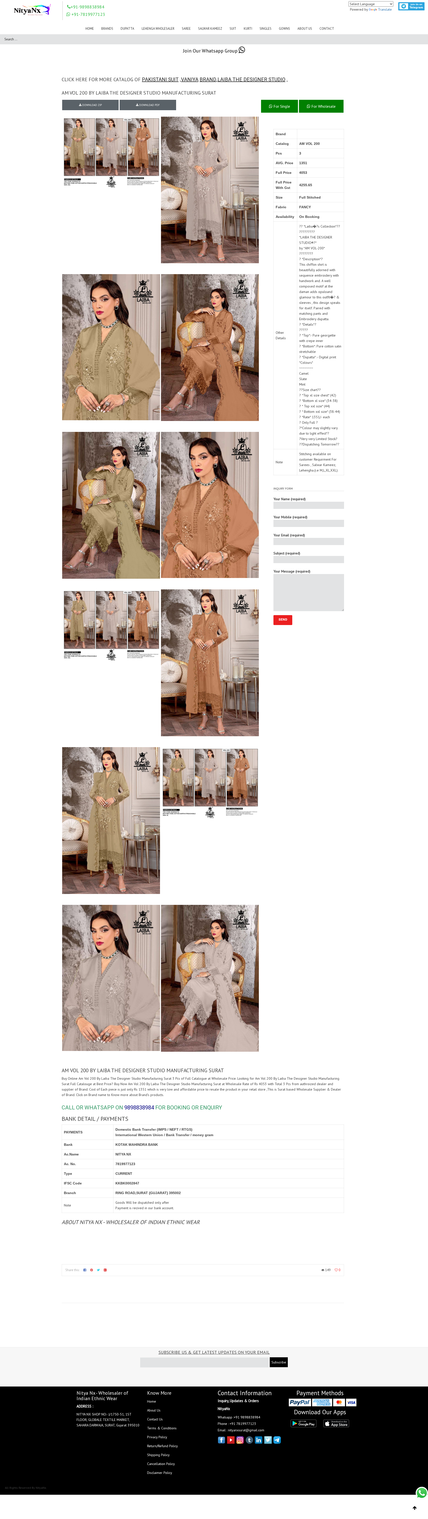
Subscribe (278, 1362)
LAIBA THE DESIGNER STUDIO (251, 79)
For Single (281, 106)
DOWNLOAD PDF (149, 105)
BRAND (208, 79)
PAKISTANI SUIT (160, 79)
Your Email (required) (289, 535)
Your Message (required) (291, 571)
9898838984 (139, 1107)
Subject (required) (286, 553)
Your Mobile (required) (290, 517)
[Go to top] (415, 1508)
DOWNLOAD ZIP (91, 105)
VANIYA (189, 79)
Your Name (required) (289, 499)
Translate (385, 9)
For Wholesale (323, 106)
